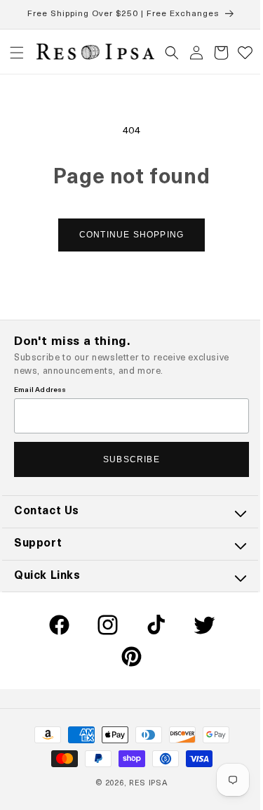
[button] (17, 53)
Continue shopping (126, 235)
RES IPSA (143, 784)
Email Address (40, 390)
